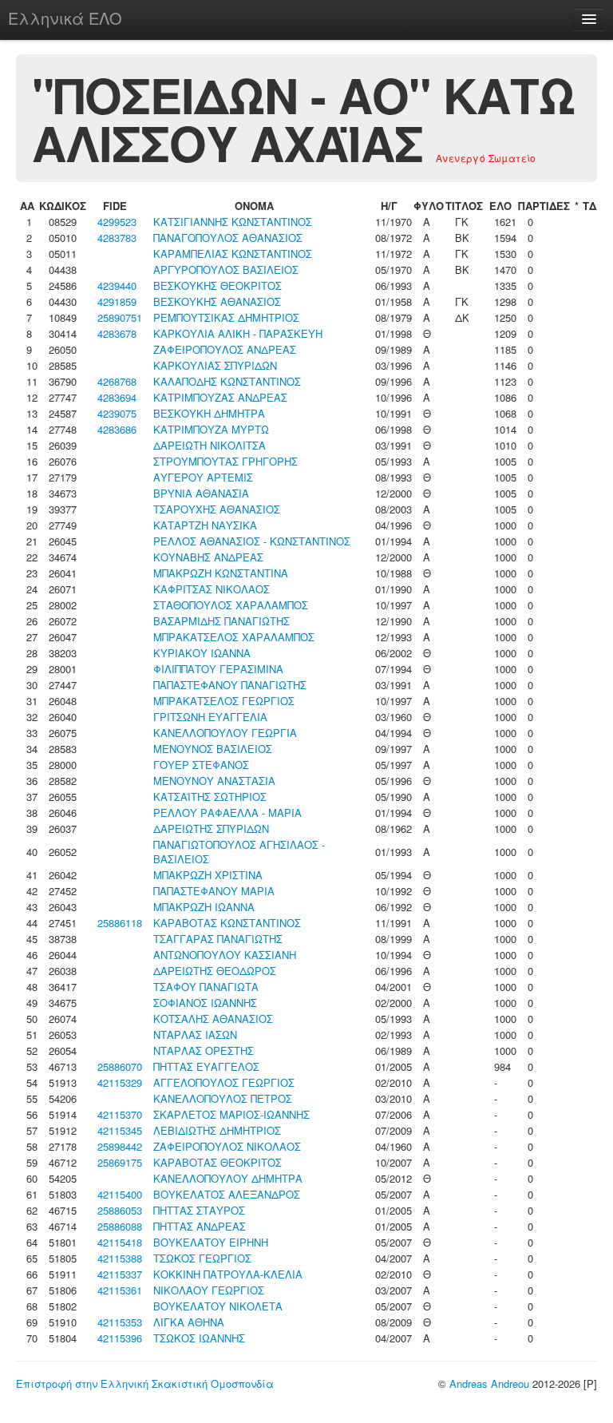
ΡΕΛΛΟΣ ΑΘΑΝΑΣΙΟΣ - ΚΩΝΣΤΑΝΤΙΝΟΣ (251, 541)
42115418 (119, 1242)
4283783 (116, 237)
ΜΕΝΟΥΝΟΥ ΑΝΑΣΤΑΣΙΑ (214, 780)
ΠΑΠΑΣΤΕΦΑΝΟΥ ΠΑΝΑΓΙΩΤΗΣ (229, 684)
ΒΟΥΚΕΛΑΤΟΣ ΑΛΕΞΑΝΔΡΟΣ (226, 1194)
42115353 (119, 1322)
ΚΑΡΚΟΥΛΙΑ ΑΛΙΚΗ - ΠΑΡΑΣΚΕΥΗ (237, 333)
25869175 (119, 1162)
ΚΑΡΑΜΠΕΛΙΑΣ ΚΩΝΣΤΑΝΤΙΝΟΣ (232, 253)
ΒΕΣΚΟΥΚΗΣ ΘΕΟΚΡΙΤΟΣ (217, 285)
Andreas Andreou (489, 1383)
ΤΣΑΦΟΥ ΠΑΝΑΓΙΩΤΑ (206, 986)
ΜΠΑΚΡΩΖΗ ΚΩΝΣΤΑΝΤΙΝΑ (220, 573)
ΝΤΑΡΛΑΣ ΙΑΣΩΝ (195, 1034)
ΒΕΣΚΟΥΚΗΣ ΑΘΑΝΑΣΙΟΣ (217, 301)
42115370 (119, 1114)
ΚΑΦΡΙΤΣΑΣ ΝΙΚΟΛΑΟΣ (211, 589)
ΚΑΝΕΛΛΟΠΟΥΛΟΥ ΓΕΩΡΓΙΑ (225, 732)
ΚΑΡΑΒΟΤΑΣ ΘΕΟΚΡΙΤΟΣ (217, 1162)
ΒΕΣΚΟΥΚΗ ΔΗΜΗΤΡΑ (209, 413)
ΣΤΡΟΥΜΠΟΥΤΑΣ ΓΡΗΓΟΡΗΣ (225, 461)
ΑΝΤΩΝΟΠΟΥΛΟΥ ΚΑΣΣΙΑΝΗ (224, 954)
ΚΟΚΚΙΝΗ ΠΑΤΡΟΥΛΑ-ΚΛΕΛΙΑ (228, 1274)
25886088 (119, 1226)
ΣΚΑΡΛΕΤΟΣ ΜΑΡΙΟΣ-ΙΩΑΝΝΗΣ (231, 1114)
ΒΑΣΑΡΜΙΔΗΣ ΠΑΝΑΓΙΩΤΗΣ (221, 620)
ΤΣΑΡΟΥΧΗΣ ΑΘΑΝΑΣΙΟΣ (216, 509)
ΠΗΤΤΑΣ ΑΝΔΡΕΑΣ (199, 1226)
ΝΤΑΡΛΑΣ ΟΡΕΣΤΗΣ (203, 1050)
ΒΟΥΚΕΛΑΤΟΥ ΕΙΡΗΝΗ (210, 1242)
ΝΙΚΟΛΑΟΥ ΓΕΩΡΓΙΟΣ (208, 1290)
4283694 (116, 397)
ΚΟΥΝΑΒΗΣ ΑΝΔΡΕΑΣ (208, 557)
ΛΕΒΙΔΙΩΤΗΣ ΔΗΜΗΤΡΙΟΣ (217, 1130)
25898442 (119, 1146)
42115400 (119, 1194)
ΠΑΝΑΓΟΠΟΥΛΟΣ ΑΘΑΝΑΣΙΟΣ (228, 237)
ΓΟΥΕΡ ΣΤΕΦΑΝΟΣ (201, 764)
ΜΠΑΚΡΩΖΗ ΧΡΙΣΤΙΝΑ (208, 874)
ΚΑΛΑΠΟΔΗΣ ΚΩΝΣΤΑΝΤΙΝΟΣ (227, 381)
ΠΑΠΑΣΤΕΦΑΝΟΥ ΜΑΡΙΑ (214, 890)
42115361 (119, 1290)
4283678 (116, 333)
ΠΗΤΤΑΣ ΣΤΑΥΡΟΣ (199, 1210)
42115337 (119, 1274)
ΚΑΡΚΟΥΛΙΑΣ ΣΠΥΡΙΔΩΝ (215, 365)
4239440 (116, 285)
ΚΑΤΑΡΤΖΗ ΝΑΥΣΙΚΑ (205, 525)
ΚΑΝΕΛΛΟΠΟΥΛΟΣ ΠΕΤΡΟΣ (222, 1098)
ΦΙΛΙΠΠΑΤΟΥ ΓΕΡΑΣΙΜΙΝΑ (218, 668)
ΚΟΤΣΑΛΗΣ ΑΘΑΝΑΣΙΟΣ (213, 1018)
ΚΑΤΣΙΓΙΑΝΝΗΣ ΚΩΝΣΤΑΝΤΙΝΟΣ (232, 221)
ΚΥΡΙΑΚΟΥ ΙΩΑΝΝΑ (202, 652)
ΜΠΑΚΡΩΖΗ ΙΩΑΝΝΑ (204, 906)
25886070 (119, 1066)
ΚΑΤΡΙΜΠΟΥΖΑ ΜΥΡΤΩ (211, 429)
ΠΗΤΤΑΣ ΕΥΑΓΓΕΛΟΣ (206, 1066)
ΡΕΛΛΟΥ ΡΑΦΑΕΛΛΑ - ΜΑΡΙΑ (227, 812)
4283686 (116, 429)
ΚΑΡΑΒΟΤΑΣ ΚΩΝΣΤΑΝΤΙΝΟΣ (227, 922)
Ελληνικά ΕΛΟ (65, 18)
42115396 (119, 1338)
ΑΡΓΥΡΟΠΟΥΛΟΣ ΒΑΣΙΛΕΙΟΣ (226, 269)
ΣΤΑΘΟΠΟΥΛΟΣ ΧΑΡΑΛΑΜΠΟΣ (230, 604)
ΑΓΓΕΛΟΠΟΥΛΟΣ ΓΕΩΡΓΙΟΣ (224, 1082)
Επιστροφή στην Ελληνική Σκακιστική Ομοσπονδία (145, 1383)
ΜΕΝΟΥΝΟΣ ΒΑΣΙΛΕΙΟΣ (212, 748)
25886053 (119, 1210)
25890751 (119, 317)
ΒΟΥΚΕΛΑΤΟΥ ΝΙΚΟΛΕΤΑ (218, 1306)
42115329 (119, 1082)
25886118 (119, 922)
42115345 (119, 1130)
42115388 (119, 1258)
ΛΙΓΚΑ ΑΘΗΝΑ (188, 1322)
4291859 (116, 301)
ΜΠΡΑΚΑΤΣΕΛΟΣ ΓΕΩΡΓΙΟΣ (224, 700)
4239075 (116, 413)
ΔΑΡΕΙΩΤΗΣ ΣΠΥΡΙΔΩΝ (211, 828)
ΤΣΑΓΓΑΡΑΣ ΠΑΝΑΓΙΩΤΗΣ (218, 938)
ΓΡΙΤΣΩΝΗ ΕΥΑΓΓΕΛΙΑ (210, 716)
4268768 (116, 381)
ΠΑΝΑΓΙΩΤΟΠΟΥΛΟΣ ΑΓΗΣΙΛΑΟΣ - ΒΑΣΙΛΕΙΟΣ (239, 851)
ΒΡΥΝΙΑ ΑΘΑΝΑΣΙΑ (201, 493)
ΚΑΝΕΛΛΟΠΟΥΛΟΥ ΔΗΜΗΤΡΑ (228, 1178)
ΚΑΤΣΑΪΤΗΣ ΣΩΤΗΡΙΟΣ (210, 796)
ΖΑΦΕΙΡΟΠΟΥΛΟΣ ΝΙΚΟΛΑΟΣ (227, 1146)
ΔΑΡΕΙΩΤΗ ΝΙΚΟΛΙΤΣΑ (209, 445)
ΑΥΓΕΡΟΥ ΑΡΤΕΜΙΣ (203, 477)
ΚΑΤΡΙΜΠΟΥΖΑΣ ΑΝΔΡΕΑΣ (220, 397)
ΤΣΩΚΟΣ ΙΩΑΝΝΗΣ (199, 1338)
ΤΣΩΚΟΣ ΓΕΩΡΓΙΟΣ (202, 1258)
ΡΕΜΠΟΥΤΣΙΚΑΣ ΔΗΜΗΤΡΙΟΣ (226, 317)
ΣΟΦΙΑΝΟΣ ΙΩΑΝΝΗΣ (205, 1002)
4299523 (116, 221)
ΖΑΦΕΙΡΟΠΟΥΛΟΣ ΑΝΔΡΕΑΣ (224, 349)
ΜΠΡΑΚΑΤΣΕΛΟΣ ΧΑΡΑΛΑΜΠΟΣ (233, 636)
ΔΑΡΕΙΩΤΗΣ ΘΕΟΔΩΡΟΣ (214, 970)
